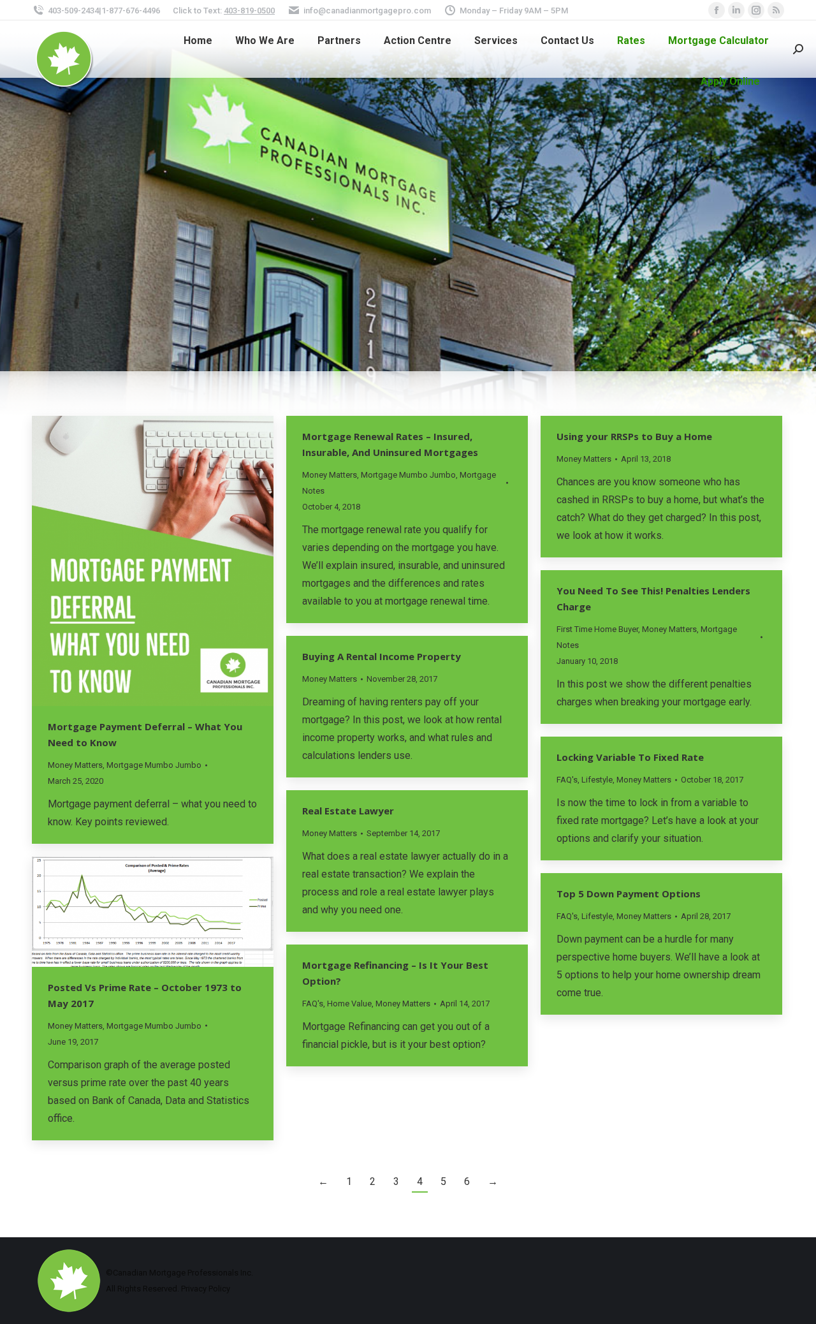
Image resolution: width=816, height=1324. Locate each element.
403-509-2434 (73, 10)
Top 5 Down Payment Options (629, 893)
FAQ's (567, 779)
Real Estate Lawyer (348, 810)
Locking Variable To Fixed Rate (630, 757)
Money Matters (75, 765)
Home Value (349, 1003)
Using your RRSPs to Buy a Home (634, 436)
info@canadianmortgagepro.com (367, 10)
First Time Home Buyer (597, 629)
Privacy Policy (205, 1288)
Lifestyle (597, 779)
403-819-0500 (249, 10)
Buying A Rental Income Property (381, 656)
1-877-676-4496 (130, 10)
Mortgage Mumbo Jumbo (153, 765)
